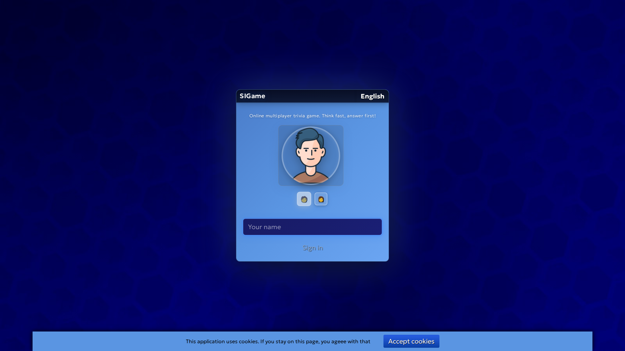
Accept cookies (411, 341)
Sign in (312, 247)
